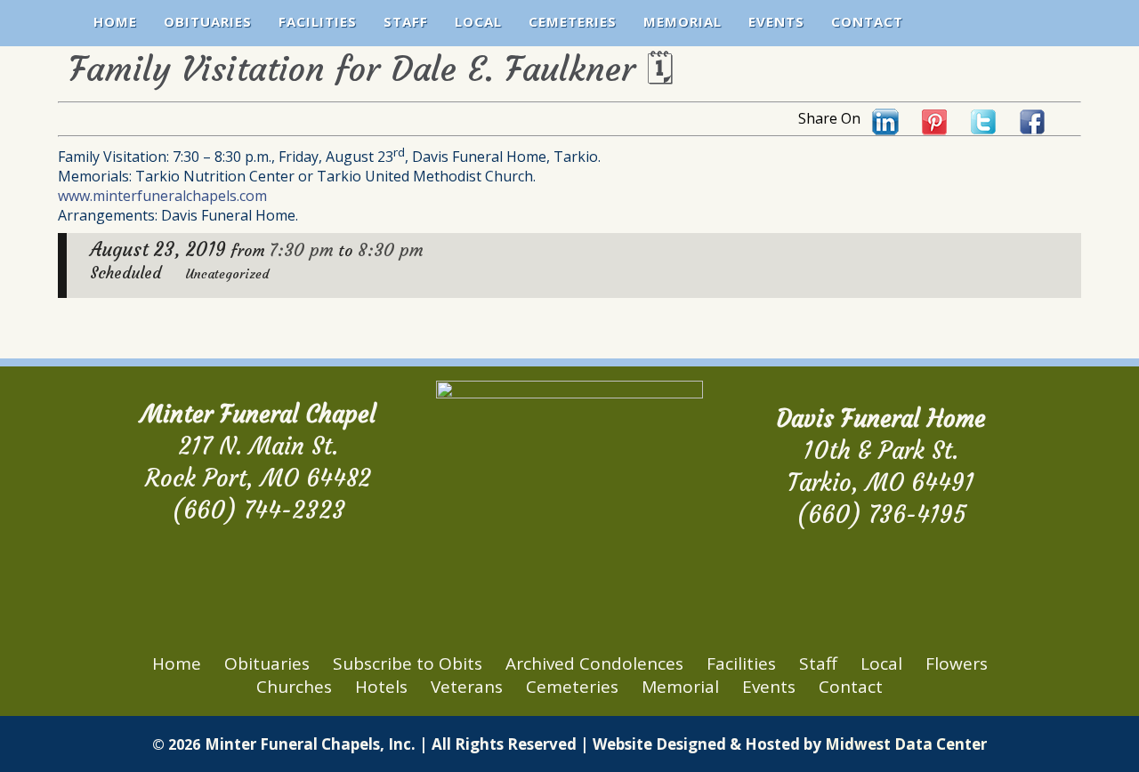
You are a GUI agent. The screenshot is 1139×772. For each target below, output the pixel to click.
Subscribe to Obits (407, 663)
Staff (406, 21)
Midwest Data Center (906, 744)
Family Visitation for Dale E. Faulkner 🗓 (371, 69)
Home (115, 21)
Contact (867, 21)
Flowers (956, 663)
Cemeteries (573, 21)
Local (478, 21)
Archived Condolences (594, 663)
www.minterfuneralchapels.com (162, 195)
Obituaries (208, 21)
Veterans (467, 686)
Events (776, 21)
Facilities (318, 21)
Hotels (381, 686)
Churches (294, 686)
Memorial (682, 21)
